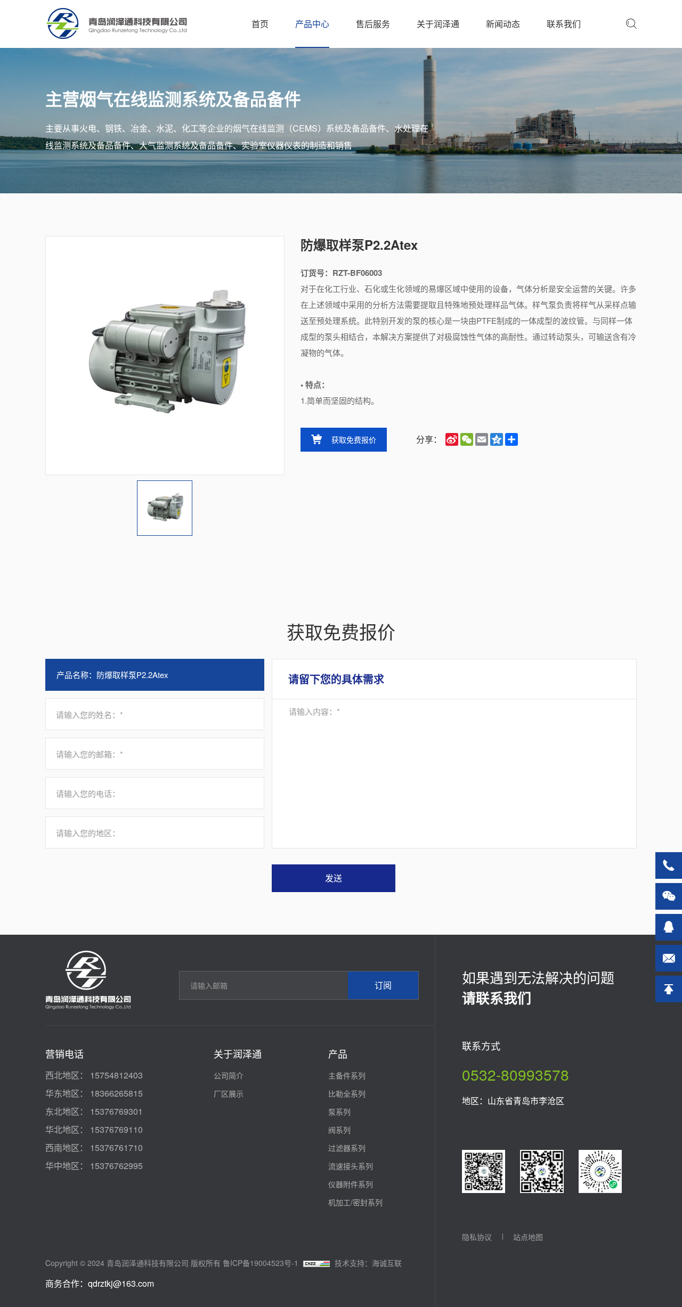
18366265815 (116, 1093)
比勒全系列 (347, 1093)
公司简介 (228, 1075)
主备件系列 (347, 1075)
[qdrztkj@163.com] (668, 958)
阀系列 (339, 1129)
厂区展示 (228, 1093)
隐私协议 (477, 1236)
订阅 (383, 985)
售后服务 (373, 24)
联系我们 (564, 24)
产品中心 (312, 24)
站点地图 (528, 1236)
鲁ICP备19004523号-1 (260, 1262)
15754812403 (116, 1075)
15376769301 (116, 1111)
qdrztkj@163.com (121, 1283)
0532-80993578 (515, 1074)
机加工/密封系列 (355, 1202)
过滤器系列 (347, 1147)
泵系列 (339, 1111)
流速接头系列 (350, 1166)
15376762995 (116, 1165)
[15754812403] (668, 865)
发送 (333, 878)
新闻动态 (503, 24)
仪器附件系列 (350, 1184)
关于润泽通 (438, 24)
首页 (260, 24)
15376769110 (116, 1129)
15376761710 (116, 1147)
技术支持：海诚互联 (368, 1262)
